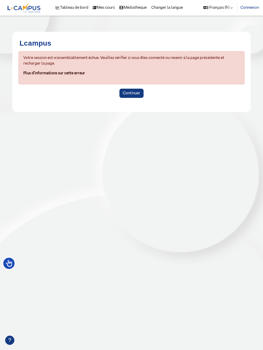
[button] (218, 8)
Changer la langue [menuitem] (167, 7)
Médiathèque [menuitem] (135, 7)
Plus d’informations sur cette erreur (54, 73)
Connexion (249, 7)
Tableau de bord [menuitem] (74, 7)
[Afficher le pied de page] (9, 340)
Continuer (131, 93)
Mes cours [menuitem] (106, 7)
